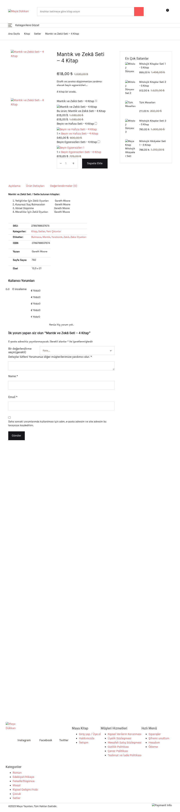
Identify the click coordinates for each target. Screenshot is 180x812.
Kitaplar (10, 30)
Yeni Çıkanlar (13, 39)
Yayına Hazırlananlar (18, 76)
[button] (73, 574)
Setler (9, 48)
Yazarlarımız (13, 67)
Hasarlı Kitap (13, 58)
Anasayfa (11, 21)
